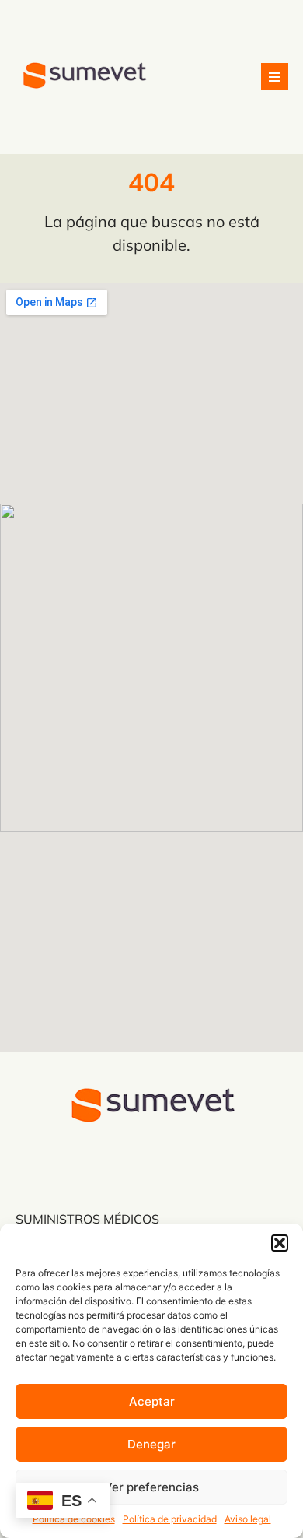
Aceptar (152, 1401)
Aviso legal (248, 1519)
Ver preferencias (151, 1487)
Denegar (151, 1444)
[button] (279, 1243)
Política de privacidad (170, 1519)
